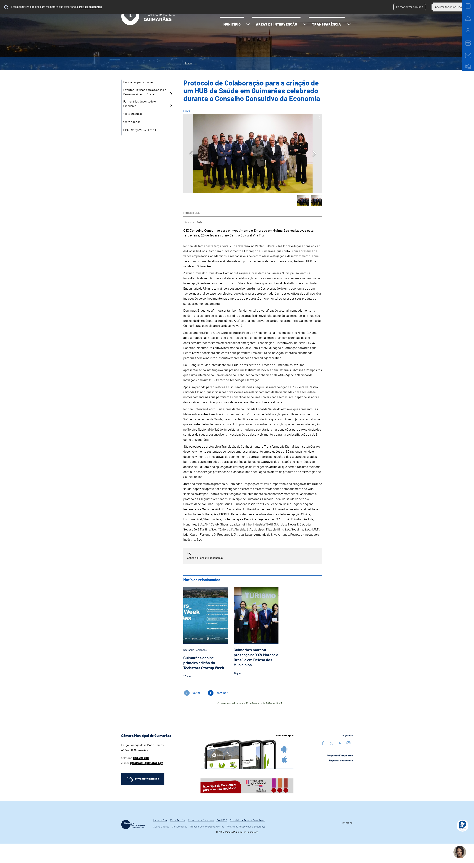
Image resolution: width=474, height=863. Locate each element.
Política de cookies (90, 7)
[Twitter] (331, 743)
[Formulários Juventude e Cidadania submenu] (171, 105)
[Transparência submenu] (349, 25)
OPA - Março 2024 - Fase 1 (139, 130)
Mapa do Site (160, 820)
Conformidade (179, 826)
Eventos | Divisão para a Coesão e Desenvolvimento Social (144, 92)
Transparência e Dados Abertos (207, 826)
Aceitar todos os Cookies (451, 7)
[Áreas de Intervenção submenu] (305, 25)
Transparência (326, 24)
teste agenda (132, 121)
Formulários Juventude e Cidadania (139, 104)
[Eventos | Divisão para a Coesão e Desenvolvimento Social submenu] (171, 93)
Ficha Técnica (177, 820)
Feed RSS (221, 820)
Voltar (196, 692)
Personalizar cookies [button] (409, 7)
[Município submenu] (248, 25)
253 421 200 (141, 758)
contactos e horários (147, 779)
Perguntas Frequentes (340, 755)
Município (232, 24)
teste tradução (133, 113)
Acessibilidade (161, 826)
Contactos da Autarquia (201, 820)
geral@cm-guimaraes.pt (146, 763)
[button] (303, 200)
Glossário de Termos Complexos (247, 820)
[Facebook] (323, 743)
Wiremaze (346, 822)
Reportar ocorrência (341, 760)
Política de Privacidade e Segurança (246, 826)
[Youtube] (340, 743)
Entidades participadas (138, 82)
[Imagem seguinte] (314, 154)
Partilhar (222, 692)
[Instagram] (348, 743)
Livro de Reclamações (133, 824)
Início (188, 63)
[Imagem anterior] (191, 154)
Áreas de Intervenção (276, 24)
